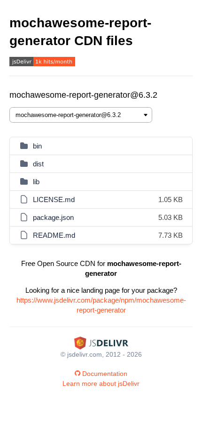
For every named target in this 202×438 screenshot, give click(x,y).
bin (37, 146)
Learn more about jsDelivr (101, 383)
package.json (53, 217)
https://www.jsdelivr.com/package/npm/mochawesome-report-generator (101, 305)
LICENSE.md (54, 199)
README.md (54, 235)
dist (38, 164)
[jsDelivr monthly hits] (42, 63)
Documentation (104, 373)
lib (36, 182)
